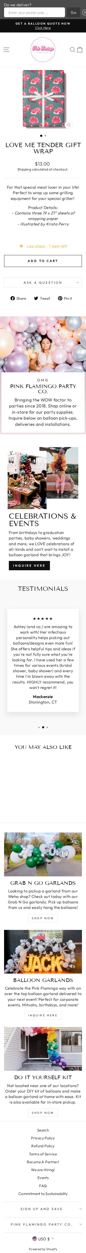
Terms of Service (43, 1154)
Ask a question (43, 282)
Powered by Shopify (43, 1249)
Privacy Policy (43, 1138)
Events (43, 1177)
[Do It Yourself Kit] (43, 1049)
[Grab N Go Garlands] (43, 854)
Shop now (43, 1112)
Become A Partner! (43, 1162)
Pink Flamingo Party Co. (42, 1224)
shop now (43, 918)
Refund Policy (42, 1146)
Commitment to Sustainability (43, 1193)
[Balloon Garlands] (43, 952)
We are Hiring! (43, 1170)
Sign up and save (42, 1209)
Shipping (24, 169)
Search (43, 1130)
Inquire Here (29, 565)
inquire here (43, 1015)
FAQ (43, 1186)
